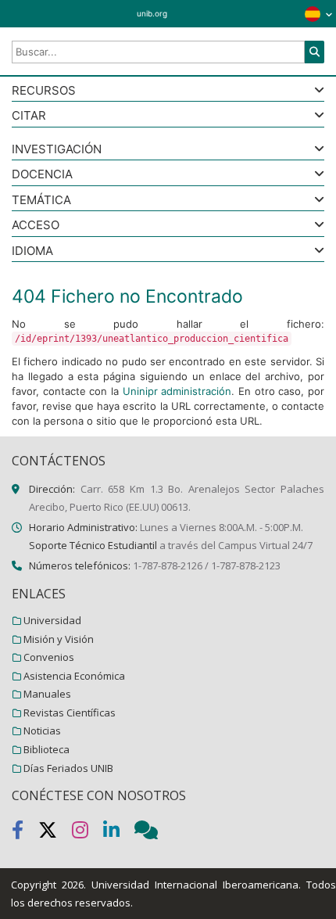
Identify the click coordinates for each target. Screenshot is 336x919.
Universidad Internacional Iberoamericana (194, 885)
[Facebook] (25, 833)
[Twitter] (55, 833)
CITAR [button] (29, 116)
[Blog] (152, 833)
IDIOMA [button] (32, 251)
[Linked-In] (118, 833)
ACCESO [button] (35, 225)
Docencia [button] (42, 174)
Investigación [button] (57, 149)
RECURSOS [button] (44, 91)
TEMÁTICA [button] (41, 200)
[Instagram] (87, 833)
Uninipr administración (177, 391)
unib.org (152, 13)
